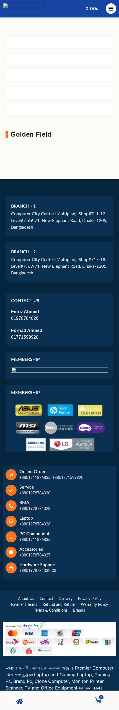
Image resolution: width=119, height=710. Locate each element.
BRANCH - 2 (23, 252)
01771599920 (24, 337)
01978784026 (24, 318)
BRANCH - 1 (23, 206)
